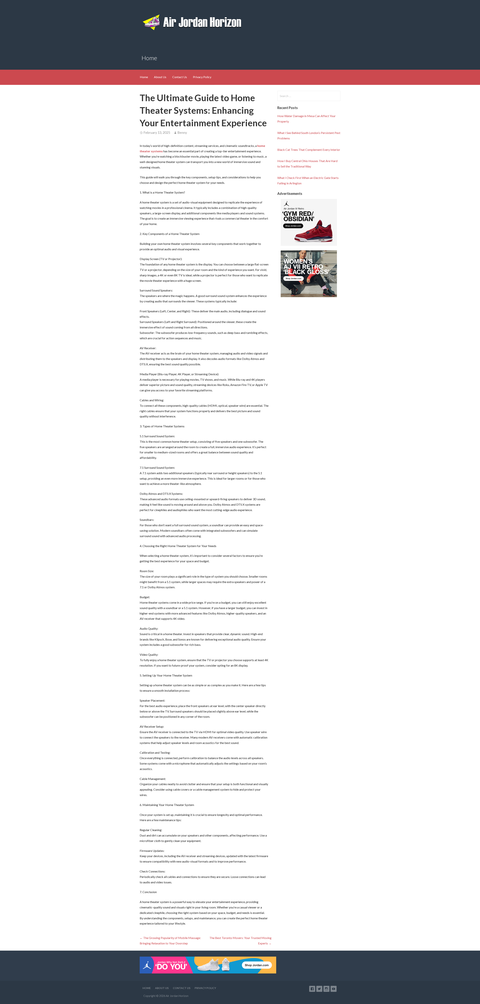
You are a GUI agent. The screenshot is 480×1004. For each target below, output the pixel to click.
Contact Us (179, 77)
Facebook (312, 989)
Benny (182, 132)
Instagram (326, 989)
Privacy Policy (202, 77)
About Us (160, 77)
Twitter (319, 989)
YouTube (334, 989)
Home (144, 77)
